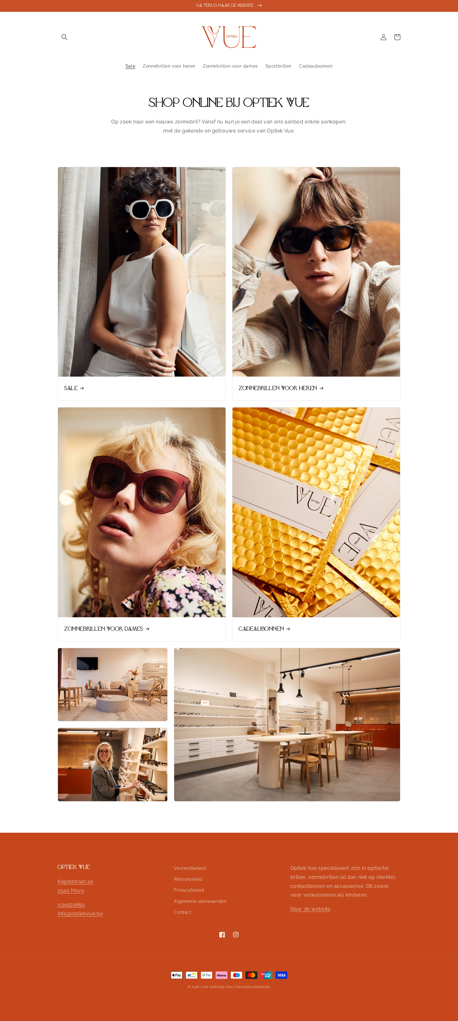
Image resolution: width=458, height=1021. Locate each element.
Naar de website (310, 909)
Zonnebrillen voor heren (278, 388)
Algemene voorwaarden (200, 901)
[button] (64, 37)
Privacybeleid (189, 890)
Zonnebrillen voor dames (103, 629)
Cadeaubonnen (261, 629)
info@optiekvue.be (80, 914)
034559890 (71, 905)
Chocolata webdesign (252, 987)
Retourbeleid (188, 879)
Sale (71, 388)
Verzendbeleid (190, 868)
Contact (182, 912)
